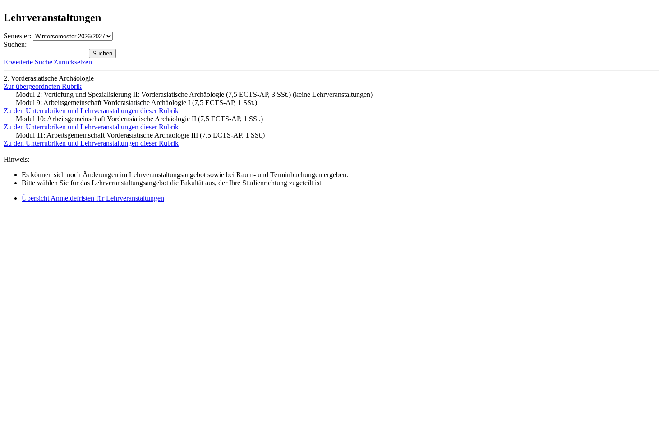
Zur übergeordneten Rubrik (43, 86)
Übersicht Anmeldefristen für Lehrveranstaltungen (93, 198)
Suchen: (15, 44)
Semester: (17, 36)
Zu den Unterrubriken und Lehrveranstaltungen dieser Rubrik (91, 111)
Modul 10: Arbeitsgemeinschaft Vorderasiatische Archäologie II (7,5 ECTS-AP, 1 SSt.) (139, 119)
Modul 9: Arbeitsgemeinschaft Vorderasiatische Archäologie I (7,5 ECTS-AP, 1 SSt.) (136, 102)
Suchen (102, 53)
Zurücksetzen (73, 62)
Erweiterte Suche (28, 62)
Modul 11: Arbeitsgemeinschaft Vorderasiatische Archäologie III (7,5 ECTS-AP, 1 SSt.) (140, 135)
